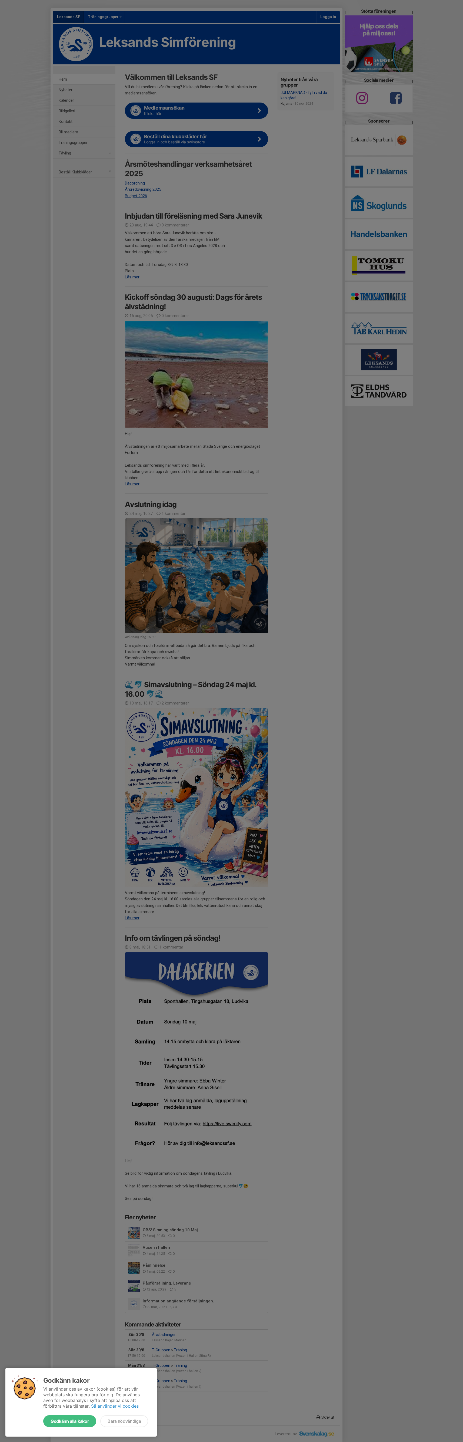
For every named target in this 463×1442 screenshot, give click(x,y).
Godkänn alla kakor (70, 1421)
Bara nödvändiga (124, 1421)
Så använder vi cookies (115, 1406)
